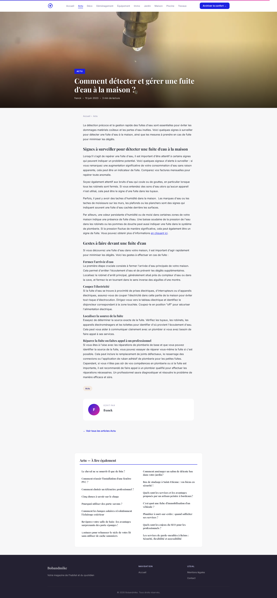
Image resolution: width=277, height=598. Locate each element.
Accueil (70, 5)
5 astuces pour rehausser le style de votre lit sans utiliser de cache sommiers (106, 534)
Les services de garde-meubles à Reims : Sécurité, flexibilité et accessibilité (166, 537)
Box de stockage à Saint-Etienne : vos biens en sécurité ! (169, 483)
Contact (191, 578)
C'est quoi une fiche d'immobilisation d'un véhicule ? (166, 505)
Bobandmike (57, 568)
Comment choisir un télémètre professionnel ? (108, 489)
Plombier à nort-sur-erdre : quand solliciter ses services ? (167, 515)
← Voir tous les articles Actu (99, 430)
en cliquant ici (159, 233)
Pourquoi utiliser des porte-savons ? (102, 503)
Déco (89, 5)
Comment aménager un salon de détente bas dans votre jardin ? (168, 473)
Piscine (170, 5)
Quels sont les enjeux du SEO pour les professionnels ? (164, 526)
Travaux (182, 5)
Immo (137, 5)
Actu (80, 5)
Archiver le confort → (215, 5)
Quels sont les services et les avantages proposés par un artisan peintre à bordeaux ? (168, 494)
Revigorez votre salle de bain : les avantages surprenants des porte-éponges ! (106, 523)
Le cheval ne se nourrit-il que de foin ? (103, 471)
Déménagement (104, 5)
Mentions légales (196, 572)
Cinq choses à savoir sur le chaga (100, 496)
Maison (159, 5)
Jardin (147, 5)
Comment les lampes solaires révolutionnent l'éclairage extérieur (107, 512)
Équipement (123, 5)
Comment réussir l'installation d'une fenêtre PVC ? (106, 480)
